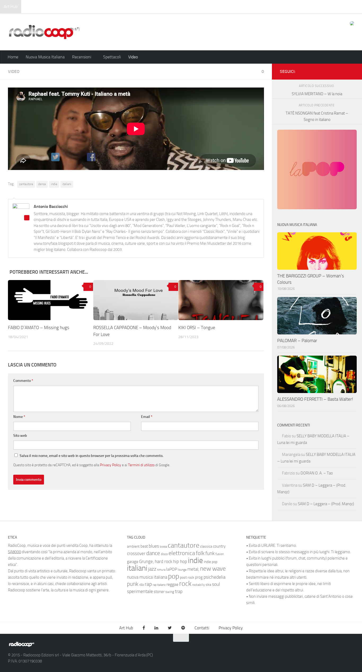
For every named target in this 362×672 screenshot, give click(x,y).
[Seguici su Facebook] (325, 70)
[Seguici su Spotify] (351, 70)
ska (208, 584)
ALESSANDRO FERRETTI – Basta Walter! (315, 399)
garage (132, 561)
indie (54, 184)
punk (132, 584)
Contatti (202, 627)
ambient (133, 546)
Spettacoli (112, 56)
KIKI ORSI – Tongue (196, 327)
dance (42, 184)
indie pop (210, 562)
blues (154, 546)
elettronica (182, 553)
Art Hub (10, 6)
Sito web (20, 435)
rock (185, 583)
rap (148, 584)
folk (200, 553)
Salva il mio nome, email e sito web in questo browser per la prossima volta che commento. (91, 455)
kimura (161, 569)
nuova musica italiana (147, 577)
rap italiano (159, 585)
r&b (141, 585)
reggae (172, 584)
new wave (213, 568)
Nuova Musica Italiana (45, 56)
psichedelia (215, 577)
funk (210, 553)
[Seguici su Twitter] (342, 70)
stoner (159, 591)
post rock (187, 577)
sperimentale (140, 591)
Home (13, 56)
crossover (136, 553)
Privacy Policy (110, 465)
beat (144, 546)
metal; (193, 569)
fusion (219, 554)
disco (164, 554)
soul (216, 584)
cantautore (26, 184)
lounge (182, 569)
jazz (152, 569)
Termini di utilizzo (141, 465)
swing (169, 592)
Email (146, 416)
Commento (23, 380)
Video (133, 56)
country (219, 546)
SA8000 (14, 551)
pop (173, 576)
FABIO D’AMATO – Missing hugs (38, 327)
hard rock (163, 561)
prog (199, 577)
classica (206, 546)
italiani (66, 184)
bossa (163, 546)
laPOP (171, 569)
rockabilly (198, 585)
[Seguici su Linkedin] (334, 70)
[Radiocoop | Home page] (44, 32)
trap (179, 591)
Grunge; (146, 561)
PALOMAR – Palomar (297, 340)
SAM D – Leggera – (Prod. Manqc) (326, 503)
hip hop (180, 561)
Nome (19, 416)
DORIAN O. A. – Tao (317, 473)
